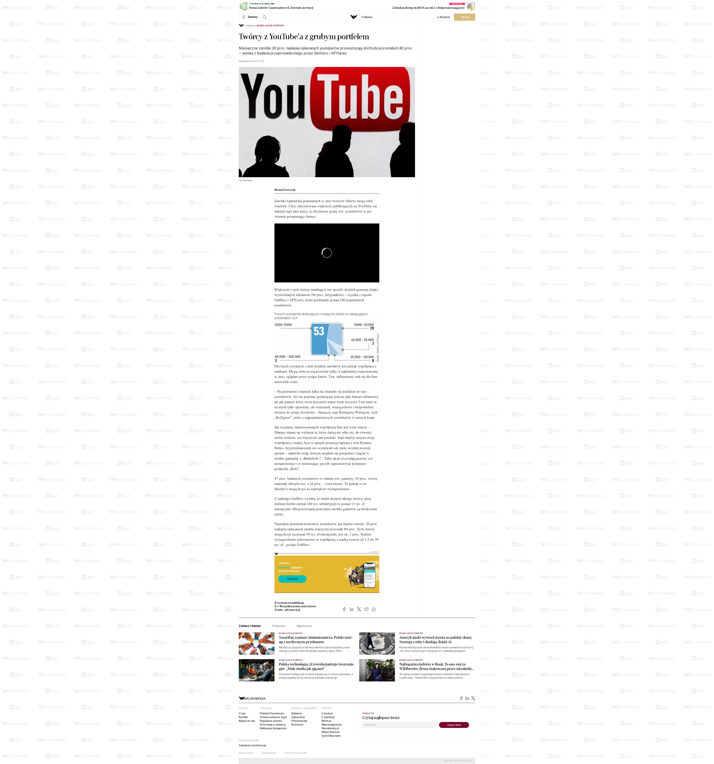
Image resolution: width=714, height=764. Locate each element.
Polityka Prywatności (272, 713)
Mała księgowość (332, 724)
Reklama (296, 713)
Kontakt (243, 717)
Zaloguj (464, 17)
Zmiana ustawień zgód (273, 717)
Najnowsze (304, 626)
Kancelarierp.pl (330, 728)
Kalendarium (269, 753)
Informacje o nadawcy (273, 724)
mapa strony (246, 753)
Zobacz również (250, 626)
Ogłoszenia (298, 717)
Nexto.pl (326, 720)
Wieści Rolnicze (331, 732)
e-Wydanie (443, 17)
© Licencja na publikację (289, 602)
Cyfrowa (250, 25)
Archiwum (297, 724)
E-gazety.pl (328, 717)
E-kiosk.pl (327, 713)
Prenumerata (299, 720)
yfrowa (366, 17)
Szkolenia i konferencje (252, 745)
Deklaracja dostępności (273, 728)
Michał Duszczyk (284, 189)
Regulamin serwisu (271, 720)
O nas (242, 713)
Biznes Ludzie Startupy (270, 25)
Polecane (278, 626)
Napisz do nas (247, 720)
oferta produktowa (296, 753)
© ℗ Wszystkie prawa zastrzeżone (295, 606)
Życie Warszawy (331, 735)
